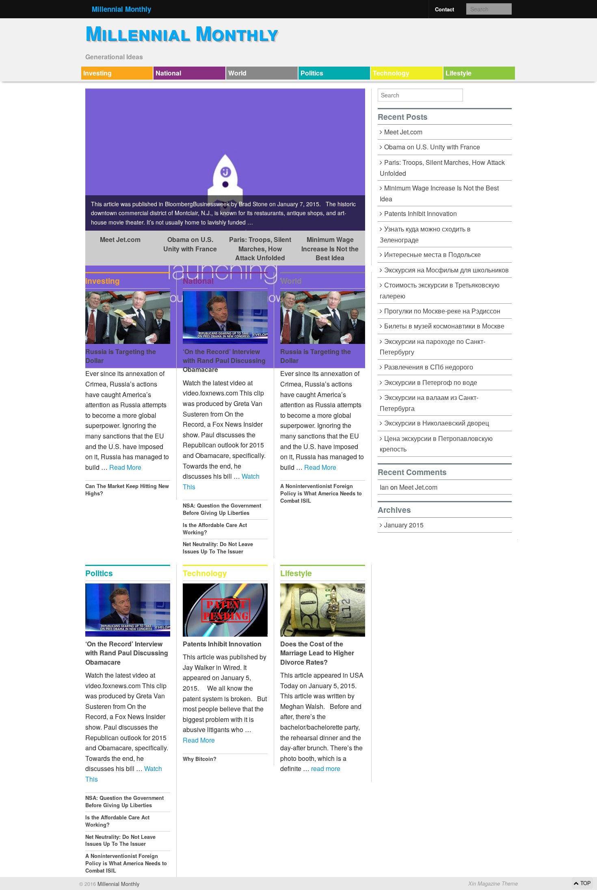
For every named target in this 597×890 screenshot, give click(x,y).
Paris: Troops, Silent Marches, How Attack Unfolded (260, 248)
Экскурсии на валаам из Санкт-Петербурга (429, 403)
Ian (384, 487)
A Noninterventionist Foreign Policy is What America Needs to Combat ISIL (321, 493)
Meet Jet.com (120, 239)
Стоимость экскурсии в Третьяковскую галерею (440, 290)
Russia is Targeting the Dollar (120, 356)
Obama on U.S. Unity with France (190, 244)
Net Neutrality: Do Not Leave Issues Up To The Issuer (218, 547)
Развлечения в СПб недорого (428, 367)
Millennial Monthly (121, 9)
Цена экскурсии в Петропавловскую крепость (436, 444)
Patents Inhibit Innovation (222, 643)
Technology (391, 73)
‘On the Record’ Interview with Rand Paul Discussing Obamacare (224, 360)
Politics (312, 73)
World (237, 73)
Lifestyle (459, 73)
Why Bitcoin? (199, 759)
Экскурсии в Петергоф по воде (430, 382)
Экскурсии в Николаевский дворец (436, 423)
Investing (97, 73)
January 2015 (404, 524)
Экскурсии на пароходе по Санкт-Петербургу (432, 347)
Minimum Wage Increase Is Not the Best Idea (330, 248)
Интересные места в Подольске (432, 254)
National (168, 73)
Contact (444, 9)
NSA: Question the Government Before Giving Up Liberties (222, 509)
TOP (585, 883)
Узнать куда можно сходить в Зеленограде (425, 234)
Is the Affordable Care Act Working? (215, 528)
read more (325, 768)
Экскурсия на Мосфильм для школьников (446, 269)
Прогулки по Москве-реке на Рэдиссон (442, 310)
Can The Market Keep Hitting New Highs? (127, 489)
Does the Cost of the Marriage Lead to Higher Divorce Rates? (317, 653)
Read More (125, 467)
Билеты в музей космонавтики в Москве (444, 326)
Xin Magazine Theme (493, 883)
